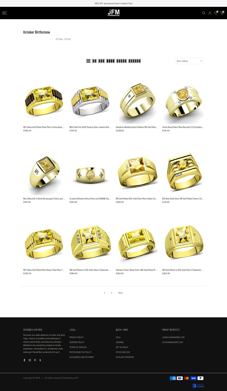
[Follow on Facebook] (24, 360)
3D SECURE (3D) (123, 352)
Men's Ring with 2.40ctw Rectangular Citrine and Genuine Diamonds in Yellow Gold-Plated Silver (62, 198)
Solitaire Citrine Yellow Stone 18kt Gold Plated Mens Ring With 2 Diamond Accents (149, 269)
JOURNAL (120, 342)
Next (120, 292)
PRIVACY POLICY (76, 337)
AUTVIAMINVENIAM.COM (172, 342)
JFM (76, 377)
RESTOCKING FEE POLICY (80, 352)
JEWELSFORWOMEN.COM (173, 337)
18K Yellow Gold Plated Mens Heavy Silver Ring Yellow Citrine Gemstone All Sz (54, 269)
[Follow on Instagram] (30, 360)
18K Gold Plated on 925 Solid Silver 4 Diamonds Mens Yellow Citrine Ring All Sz (101, 269)
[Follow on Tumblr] (40, 360)
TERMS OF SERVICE (78, 347)
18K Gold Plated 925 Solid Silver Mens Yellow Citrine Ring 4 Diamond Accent (147, 198)
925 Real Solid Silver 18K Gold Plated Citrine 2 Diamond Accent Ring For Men (193, 198)
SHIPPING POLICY (76, 342)
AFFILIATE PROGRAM (125, 357)
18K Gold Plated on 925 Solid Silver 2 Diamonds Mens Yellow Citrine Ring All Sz (194, 269)
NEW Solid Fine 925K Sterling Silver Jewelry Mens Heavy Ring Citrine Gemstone (101, 127)
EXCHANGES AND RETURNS (81, 357)
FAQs (118, 337)
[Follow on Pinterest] (35, 360)
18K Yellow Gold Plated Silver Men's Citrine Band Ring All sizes (48, 127)
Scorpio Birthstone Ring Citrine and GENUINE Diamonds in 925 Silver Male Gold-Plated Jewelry (107, 198)
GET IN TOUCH (122, 347)
